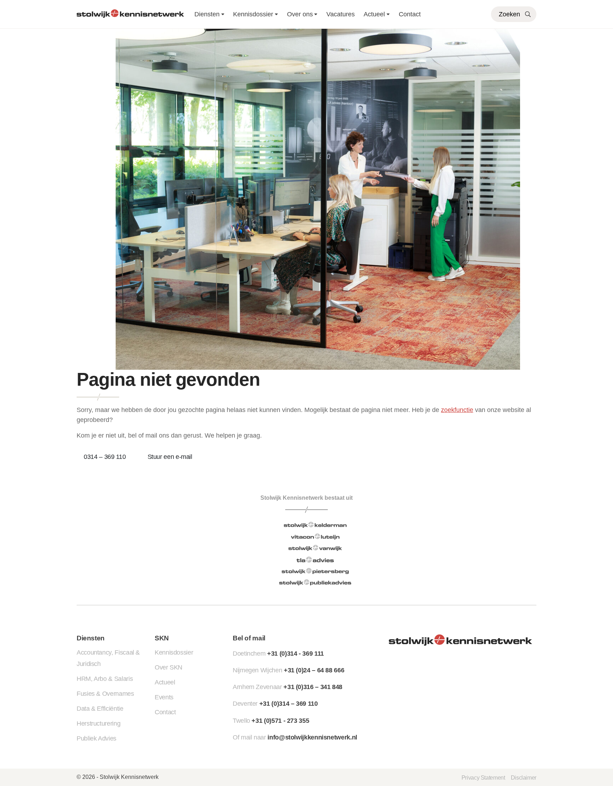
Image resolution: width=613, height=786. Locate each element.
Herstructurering (98, 723)
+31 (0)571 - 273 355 (280, 720)
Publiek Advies (96, 738)
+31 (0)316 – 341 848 (312, 686)
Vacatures (340, 14)
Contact (410, 14)
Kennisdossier (174, 652)
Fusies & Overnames (105, 693)
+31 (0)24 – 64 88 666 (314, 670)
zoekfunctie (457, 409)
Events (164, 697)
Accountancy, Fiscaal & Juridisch (108, 658)
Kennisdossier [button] (253, 14)
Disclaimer (523, 777)
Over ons (300, 14)
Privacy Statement (483, 777)
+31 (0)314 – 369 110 (288, 703)
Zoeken (509, 14)
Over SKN (168, 667)
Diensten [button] (207, 14)
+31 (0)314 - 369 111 (295, 653)
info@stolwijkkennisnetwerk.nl (312, 737)
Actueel (374, 14)
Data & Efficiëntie (100, 708)
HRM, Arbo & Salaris (105, 678)
